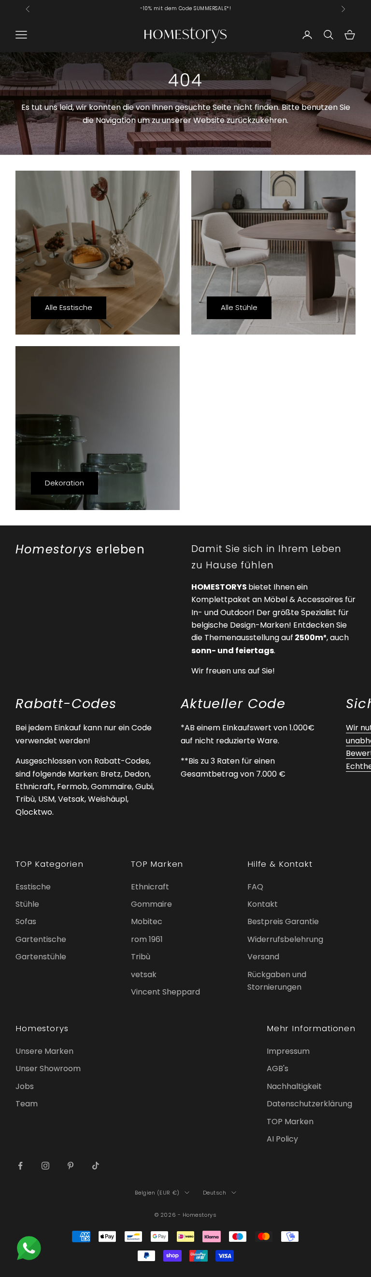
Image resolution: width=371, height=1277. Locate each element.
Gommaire (151, 904)
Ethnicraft (150, 886)
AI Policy (282, 1138)
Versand (263, 956)
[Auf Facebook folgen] (20, 1165)
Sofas (25, 921)
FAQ (255, 886)
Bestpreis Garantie (283, 921)
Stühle (27, 904)
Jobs (24, 1086)
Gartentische (40, 939)
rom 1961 (147, 939)
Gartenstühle (40, 956)
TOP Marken (290, 1121)
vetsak (144, 974)
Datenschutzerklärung (309, 1103)
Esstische (33, 886)
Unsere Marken (44, 1051)
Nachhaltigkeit (294, 1086)
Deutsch (215, 1192)
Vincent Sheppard (165, 991)
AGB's (277, 1068)
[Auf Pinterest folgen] (70, 1165)
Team (26, 1103)
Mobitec (146, 921)
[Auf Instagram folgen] (45, 1165)
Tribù (140, 956)
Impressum (288, 1051)
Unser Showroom (48, 1068)
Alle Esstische (68, 307)
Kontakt (262, 904)
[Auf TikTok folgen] (95, 1165)
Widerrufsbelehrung (285, 939)
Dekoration (64, 483)
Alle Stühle (239, 307)
